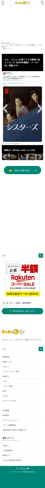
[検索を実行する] (41, 255)
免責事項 (6, 415)
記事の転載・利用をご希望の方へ (15, 430)
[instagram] (22, 469)
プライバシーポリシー (11, 420)
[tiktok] (25, 469)
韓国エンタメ (7, 361)
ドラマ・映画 (7, 386)
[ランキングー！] (22, 3)
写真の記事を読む (22, 170)
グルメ (5, 381)
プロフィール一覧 (9, 400)
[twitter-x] (20, 469)
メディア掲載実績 (9, 425)
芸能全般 (6, 357)
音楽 (4, 391)
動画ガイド (7, 455)
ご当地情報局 (7, 450)
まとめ (5, 396)
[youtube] (28, 469)
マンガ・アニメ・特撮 (11, 371)
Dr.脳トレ (6, 445)
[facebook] (17, 469)
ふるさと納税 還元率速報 (12, 460)
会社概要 (6, 410)
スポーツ (6, 366)
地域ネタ (6, 376)
